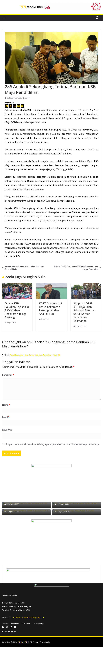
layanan (68, 161)
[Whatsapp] (14, 106)
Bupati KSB (60, 129)
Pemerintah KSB (89, 243)
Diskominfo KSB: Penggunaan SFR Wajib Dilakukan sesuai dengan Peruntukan (76, 267)
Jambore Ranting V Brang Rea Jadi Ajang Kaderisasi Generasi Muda (24, 267)
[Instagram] (18, 106)
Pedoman (15, 624)
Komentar (8, 374)
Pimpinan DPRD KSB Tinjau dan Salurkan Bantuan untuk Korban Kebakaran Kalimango (84, 312)
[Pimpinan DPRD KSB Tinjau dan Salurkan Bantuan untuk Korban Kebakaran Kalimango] (86, 284)
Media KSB (22, 642)
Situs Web (7, 429)
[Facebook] (6, 106)
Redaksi (5, 624)
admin (27, 98)
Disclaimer (26, 624)
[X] (10, 106)
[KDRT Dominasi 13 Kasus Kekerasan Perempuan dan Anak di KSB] (51, 284)
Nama (6, 404)
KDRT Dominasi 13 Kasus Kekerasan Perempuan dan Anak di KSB (50, 309)
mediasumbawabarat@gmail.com (28, 617)
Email (5, 417)
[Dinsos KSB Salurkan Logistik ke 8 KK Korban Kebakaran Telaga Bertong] (17, 284)
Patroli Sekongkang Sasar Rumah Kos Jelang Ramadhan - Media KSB (35, 355)
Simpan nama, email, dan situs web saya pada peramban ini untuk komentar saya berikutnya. (52, 444)
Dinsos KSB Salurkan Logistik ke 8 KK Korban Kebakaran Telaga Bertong (17, 310)
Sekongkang (11, 109)
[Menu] (4, 18)
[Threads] (22, 106)
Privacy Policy (38, 624)
